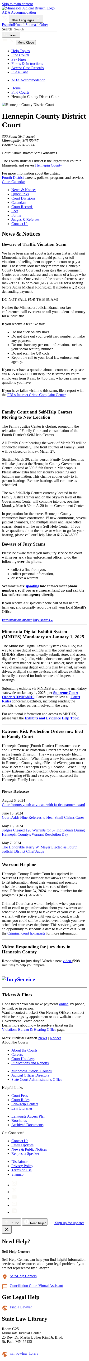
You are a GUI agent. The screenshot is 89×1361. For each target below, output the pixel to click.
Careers (17, 1054)
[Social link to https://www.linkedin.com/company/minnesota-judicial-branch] (14, 1212)
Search (7, 29)
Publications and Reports (30, 1063)
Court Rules (20, 1100)
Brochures (19, 1121)
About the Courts (24, 1050)
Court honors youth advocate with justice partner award (43, 805)
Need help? (37, 1223)
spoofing (32, 586)
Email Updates (22, 1145)
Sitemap (17, 1174)
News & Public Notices (29, 1149)
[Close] (7, 1230)
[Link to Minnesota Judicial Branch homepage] (28, 8)
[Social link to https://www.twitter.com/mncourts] (14, 1192)
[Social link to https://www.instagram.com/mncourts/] (14, 1185)
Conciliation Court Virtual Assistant (36, 1286)
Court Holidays (22, 1059)
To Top (14, 1223)
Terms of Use (21, 1170)
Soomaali (32, 25)
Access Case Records (27, 68)
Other (43, 25)
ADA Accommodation (19, 12)
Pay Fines (18, 59)
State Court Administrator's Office (36, 1079)
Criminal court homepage (26, 933)
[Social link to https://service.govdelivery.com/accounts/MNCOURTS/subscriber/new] (14, 1205)
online (63, 1004)
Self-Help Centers (24, 1104)
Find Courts (20, 55)
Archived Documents (27, 1125)
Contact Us (19, 224)
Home (16, 88)
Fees (14, 211)
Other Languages (23, 20)
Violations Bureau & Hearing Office (29, 1029)
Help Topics (20, 51)
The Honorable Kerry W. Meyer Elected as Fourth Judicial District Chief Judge (39, 849)
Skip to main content (17, 4)
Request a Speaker (25, 1154)
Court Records (22, 207)
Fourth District (13, 177)
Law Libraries (22, 1108)
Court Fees (19, 1096)
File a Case (19, 72)
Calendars (18, 202)
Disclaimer (19, 1162)
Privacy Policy (22, 1166)
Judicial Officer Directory (30, 1075)
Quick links (20, 194)
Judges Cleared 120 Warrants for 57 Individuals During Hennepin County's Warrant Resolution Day (43, 832)
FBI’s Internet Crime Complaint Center (36, 395)
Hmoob (19, 25)
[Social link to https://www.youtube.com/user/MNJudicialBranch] (14, 1199)
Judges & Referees (25, 219)
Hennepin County (48, 165)
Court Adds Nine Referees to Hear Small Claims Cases (43, 817)
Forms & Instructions (27, 64)
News (42, 1038)
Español (8, 25)
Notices (55, 1038)
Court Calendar (13, 182)
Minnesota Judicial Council (31, 1071)
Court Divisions (23, 198)
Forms (16, 215)
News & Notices (23, 190)
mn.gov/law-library (24, 1353)
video (67, 961)
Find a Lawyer (21, 1307)
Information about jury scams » (27, 620)
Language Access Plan (28, 1116)
